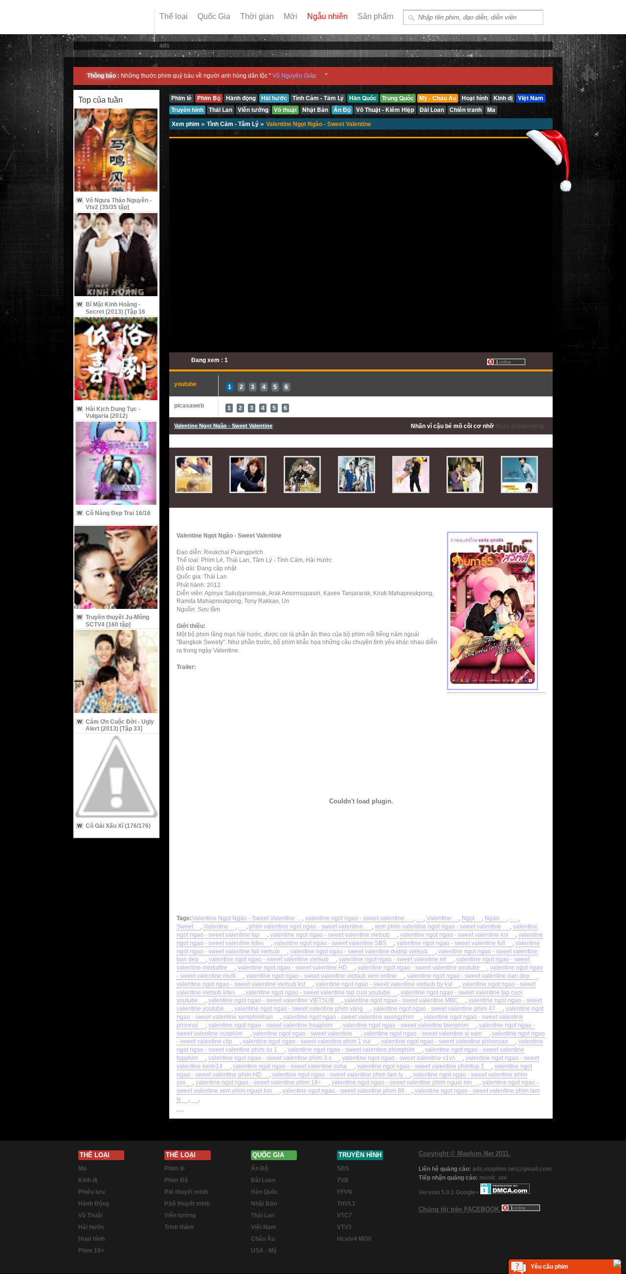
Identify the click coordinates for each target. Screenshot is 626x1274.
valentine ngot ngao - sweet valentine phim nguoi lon (402, 1082)
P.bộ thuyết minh (187, 1203)
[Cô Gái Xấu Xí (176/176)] (116, 777)
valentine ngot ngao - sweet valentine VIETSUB (271, 1000)
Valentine (438, 918)
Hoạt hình (91, 1238)
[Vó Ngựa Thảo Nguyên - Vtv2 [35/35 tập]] (116, 151)
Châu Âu (263, 1238)
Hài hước (91, 1227)
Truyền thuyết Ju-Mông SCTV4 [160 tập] (113, 620)
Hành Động (93, 1203)
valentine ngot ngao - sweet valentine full (451, 943)
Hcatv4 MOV (354, 1238)
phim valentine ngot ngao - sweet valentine (306, 926)
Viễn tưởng (180, 1215)
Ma (82, 1168)
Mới (290, 16)
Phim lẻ (174, 1168)
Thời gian (257, 16)
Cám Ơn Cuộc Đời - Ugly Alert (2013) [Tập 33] (115, 725)
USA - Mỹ (264, 1250)
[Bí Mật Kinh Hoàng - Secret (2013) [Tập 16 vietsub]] (116, 255)
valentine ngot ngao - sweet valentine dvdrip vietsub (359, 951)
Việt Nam (263, 1227)
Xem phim (186, 124)
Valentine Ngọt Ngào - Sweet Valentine (318, 124)
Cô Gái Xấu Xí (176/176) (114, 825)
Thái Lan (262, 1215)
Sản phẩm (375, 16)
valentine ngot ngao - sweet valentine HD (292, 967)
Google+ (467, 1192)
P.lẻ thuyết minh (186, 1191)
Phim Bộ (176, 1180)
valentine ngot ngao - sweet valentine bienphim (406, 1025)
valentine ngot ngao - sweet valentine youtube (419, 967)
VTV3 (344, 1227)
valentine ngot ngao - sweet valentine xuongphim (348, 1017)
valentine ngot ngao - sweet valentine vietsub (330, 934)
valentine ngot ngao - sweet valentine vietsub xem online (321, 975)
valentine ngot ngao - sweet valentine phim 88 (343, 1090)
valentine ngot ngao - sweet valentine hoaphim (270, 1025)
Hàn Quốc (264, 1191)
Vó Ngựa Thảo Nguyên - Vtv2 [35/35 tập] (114, 204)
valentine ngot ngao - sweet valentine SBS (330, 943)
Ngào (492, 918)
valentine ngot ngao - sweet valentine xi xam (423, 1033)
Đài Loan (263, 1180)
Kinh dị (87, 1180)
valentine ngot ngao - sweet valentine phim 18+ (258, 1082)
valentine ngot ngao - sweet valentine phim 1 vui (307, 1041)
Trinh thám (179, 1227)
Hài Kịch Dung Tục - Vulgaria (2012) (108, 412)
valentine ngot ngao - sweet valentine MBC (401, 1000)
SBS (343, 1168)
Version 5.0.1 (437, 1192)
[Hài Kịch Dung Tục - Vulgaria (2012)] (116, 359)
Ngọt (468, 918)
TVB (343, 1180)
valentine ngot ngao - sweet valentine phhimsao (444, 1041)
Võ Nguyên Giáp (294, 75)
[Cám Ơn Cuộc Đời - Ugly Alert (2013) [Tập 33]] (116, 672)
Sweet (185, 926)
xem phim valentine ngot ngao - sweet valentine (439, 926)
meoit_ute (493, 1177)
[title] (420, 918)
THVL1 (346, 1203)
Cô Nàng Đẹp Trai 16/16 (114, 513)
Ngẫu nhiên (327, 16)
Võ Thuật (90, 1215)
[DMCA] (505, 1192)
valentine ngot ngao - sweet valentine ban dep (468, 975)
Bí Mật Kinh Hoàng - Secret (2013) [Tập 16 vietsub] (111, 311)
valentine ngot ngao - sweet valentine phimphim (351, 1049)
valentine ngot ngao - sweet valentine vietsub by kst (383, 984)
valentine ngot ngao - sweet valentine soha (290, 1066)
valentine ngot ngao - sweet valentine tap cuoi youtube (318, 992)
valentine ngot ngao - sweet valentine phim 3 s (270, 1058)
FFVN (344, 1191)
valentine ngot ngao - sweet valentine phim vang (298, 1008)
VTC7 (344, 1215)
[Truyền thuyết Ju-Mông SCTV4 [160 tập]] (116, 568)
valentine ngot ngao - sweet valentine (355, 918)
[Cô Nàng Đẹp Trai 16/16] (116, 464)
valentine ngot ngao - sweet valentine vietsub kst (241, 984)
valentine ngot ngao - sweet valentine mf (392, 959)
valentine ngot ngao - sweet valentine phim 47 (434, 1008)
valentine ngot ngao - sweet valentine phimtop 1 (420, 1066)
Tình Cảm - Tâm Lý (233, 124)
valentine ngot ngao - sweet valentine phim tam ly (337, 1074)
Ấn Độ (259, 1168)
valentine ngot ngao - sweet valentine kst (454, 934)
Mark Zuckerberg (519, 426)
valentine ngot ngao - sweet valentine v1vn (398, 1058)
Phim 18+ (91, 1250)
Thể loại (173, 16)
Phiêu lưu (91, 1191)
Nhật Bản (264, 1203)
